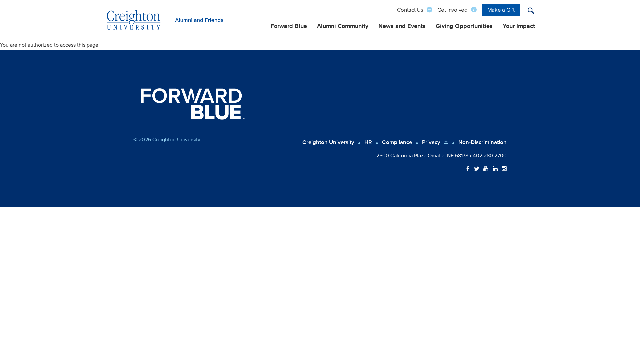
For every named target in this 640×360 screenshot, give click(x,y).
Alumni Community (342, 26)
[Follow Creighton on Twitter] (476, 169)
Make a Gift (501, 9)
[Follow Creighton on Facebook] (468, 169)
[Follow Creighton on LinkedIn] (495, 169)
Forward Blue (289, 26)
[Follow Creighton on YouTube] (485, 169)
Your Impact (519, 26)
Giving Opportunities (464, 26)
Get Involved (452, 9)
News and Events (402, 26)
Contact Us (410, 9)
